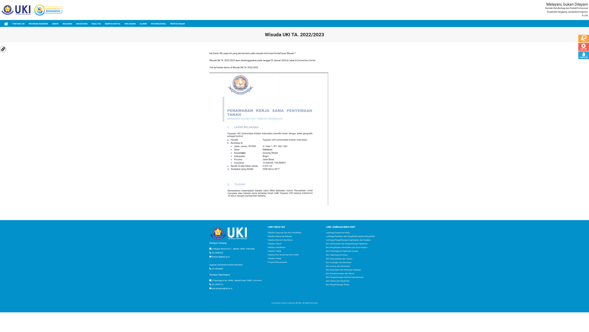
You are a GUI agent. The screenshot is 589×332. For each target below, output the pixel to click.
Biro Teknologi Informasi (337, 255)
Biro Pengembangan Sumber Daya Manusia (345, 277)
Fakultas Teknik (274, 251)
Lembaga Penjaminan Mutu (338, 232)
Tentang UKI (18, 24)
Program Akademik (38, 24)
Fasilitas (96, 24)
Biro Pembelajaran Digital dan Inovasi (342, 251)
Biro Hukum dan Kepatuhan (338, 281)
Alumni (143, 24)
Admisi (55, 24)
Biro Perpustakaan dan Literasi (339, 259)
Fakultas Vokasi (274, 258)
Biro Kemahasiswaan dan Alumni (340, 273)
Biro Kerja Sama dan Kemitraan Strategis (343, 270)
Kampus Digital (113, 24)
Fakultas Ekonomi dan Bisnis (280, 240)
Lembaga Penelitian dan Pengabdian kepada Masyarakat (350, 236)
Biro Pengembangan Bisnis (337, 284)
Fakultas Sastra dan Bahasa (280, 236)
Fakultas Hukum (275, 244)
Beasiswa (67, 24)
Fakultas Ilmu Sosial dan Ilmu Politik (283, 255)
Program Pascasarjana (277, 262)
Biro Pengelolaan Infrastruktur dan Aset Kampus (347, 247)
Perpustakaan (177, 24)
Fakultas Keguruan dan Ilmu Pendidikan (284, 232)
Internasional (158, 24)
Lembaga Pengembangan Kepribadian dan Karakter (348, 240)
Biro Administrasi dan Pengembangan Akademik (347, 244)
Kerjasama (130, 24)
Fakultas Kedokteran (276, 247)
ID (583, 15)
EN (586, 15)
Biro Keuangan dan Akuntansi (338, 262)
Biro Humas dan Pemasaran (338, 266)
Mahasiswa (82, 24)
